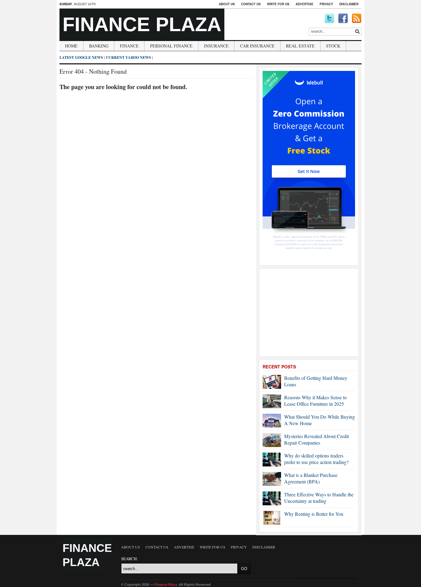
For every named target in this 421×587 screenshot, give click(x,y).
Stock (333, 46)
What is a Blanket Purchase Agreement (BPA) (310, 478)
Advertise (304, 4)
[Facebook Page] (343, 18)
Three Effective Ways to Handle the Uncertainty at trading (319, 497)
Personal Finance (171, 46)
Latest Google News (81, 57)
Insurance (216, 46)
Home (71, 46)
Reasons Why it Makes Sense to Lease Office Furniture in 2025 (315, 400)
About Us (227, 4)
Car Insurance (257, 46)
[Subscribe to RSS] (357, 18)
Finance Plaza (142, 24)
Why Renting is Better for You (313, 514)
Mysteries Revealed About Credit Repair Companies (316, 439)
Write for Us (278, 4)
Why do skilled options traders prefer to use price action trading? (316, 458)
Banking (98, 46)
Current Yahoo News (128, 57)
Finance (129, 46)
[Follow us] (329, 18)
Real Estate (300, 46)
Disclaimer (348, 4)
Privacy (326, 4)
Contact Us (251, 4)
